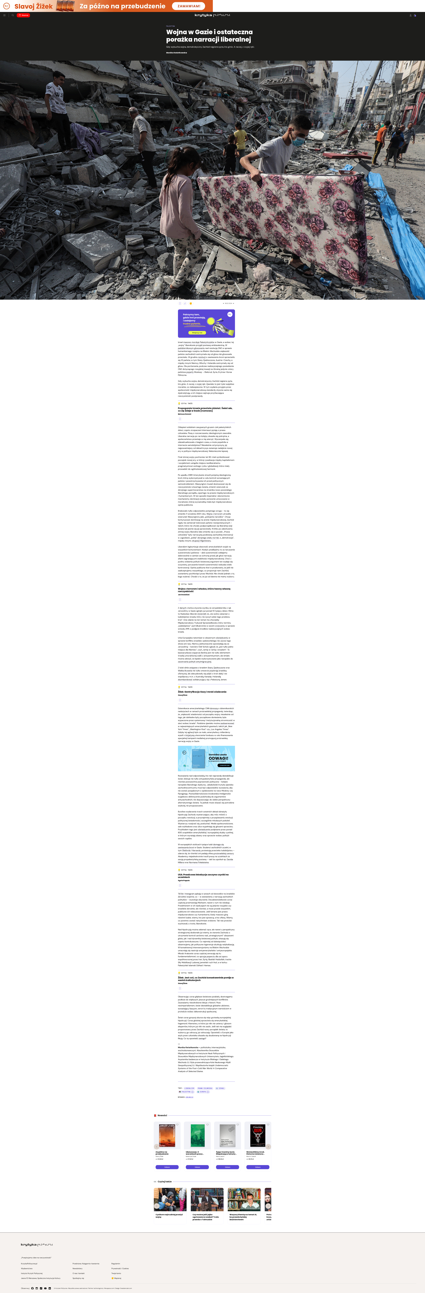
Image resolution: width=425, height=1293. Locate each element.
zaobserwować (227, 723)
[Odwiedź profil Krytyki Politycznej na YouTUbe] (45, 1288)
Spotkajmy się (78, 1278)
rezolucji (202, 357)
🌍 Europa (201, 1092)
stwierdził (201, 614)
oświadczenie (204, 829)
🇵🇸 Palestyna (184, 1092)
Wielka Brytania (185, 670)
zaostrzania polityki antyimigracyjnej (194, 661)
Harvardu (196, 850)
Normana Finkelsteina (199, 862)
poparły (190, 372)
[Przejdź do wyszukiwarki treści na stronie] (13, 15)
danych (183, 608)
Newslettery (77, 1268)
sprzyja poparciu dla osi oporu (213, 956)
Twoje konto (116, 1273)
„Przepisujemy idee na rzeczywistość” (36, 1257)
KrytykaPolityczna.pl (29, 1263)
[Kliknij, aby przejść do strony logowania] (410, 15)
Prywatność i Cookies (120, 1268)
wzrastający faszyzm (187, 1008)
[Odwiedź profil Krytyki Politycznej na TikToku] (41, 1288)
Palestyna (170, 26)
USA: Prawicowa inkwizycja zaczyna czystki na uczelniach (203, 876)
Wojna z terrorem (214, 514)
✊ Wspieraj (116, 1278)
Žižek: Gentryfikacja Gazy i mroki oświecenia (202, 692)
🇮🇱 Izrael (220, 1088)
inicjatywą (189, 735)
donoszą (214, 708)
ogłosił (212, 646)
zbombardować (185, 679)
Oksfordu (186, 850)
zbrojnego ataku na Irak (208, 537)
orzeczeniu (220, 626)
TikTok (181, 893)
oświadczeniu (222, 637)
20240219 (189, 1097)
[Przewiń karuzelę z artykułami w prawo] (268, 1206)
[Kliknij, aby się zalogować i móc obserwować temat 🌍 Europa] (208, 1092)
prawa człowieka (205, 1088)
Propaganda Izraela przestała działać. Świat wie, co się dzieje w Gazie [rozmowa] (205, 409)
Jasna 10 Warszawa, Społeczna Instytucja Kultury (40, 1278)
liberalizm (189, 1088)
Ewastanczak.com (126, 1288)
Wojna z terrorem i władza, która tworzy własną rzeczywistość (204, 590)
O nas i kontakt (79, 1273)
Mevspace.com (109, 1288)
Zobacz (167, 1167)
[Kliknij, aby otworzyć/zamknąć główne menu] (4, 15)
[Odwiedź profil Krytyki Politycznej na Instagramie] (36, 1288)
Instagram (189, 893)
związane (193, 667)
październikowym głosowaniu (191, 348)
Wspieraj (25, 15)
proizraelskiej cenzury (224, 853)
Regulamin (115, 1263)
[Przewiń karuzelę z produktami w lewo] (156, 1146)
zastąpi (202, 1038)
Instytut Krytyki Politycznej (31, 1273)
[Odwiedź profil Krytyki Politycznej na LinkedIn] (49, 1288)
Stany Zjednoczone (216, 667)
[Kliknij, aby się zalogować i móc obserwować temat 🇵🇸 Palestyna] (192, 1092)
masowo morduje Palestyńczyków (198, 342)
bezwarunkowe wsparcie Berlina (192, 652)
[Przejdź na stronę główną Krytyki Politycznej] (37, 1245)
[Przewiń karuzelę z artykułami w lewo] (156, 1206)
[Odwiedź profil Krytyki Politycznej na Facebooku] (32, 1288)
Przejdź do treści (11, 6)
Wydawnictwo (26, 1268)
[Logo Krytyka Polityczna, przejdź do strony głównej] (212, 15)
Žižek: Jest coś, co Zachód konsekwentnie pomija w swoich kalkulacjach (206, 979)
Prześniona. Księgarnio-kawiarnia (86, 1263)
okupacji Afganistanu (201, 540)
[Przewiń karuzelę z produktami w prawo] (268, 1146)
